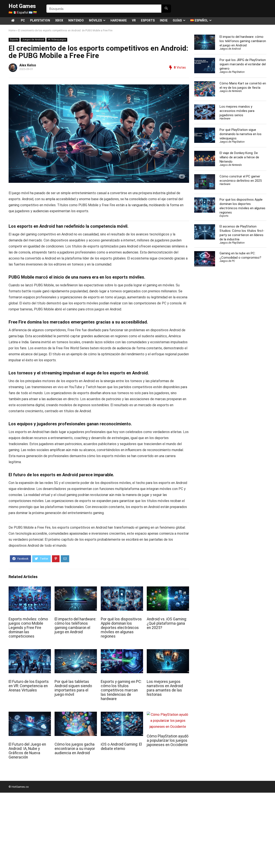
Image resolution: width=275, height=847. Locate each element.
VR (134, 20)
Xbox (59, 20)
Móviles (95, 20)
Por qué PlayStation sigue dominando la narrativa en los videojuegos (240, 134)
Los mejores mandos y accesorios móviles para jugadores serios (237, 111)
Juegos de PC (227, 260)
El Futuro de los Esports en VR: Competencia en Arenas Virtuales (29, 685)
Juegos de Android (33, 39)
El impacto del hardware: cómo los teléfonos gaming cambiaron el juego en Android (75, 625)
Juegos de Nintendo (231, 91)
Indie (164, 20)
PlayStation (40, 20)
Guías (177, 20)
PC (23, 20)
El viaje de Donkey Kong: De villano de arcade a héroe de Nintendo (239, 157)
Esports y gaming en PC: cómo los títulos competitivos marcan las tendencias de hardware (121, 690)
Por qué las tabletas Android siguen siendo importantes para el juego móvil (73, 688)
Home (12, 30)
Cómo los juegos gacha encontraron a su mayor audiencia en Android (75, 748)
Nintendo (76, 20)
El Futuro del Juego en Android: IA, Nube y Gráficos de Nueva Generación (27, 750)
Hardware (118, 20)
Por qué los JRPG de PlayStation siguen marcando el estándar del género (243, 64)
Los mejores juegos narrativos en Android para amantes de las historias (165, 688)
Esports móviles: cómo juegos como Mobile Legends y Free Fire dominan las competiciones (28, 627)
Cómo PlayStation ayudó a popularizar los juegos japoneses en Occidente (167, 740)
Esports (148, 20)
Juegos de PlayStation (232, 71)
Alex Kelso (27, 65)
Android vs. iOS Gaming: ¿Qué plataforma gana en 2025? (167, 623)
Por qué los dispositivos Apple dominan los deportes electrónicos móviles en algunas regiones (121, 627)
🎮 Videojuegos (57, 39)
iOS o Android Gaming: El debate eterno (121, 746)
